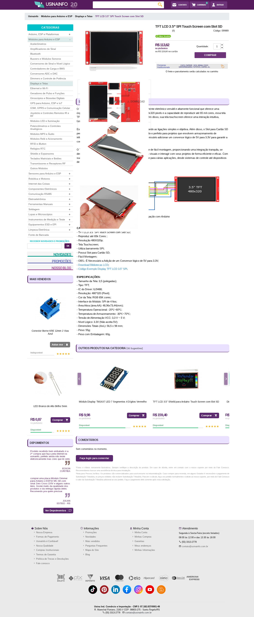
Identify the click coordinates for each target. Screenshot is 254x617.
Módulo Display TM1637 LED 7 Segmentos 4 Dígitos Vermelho (113, 401)
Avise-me (57, 344)
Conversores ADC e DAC (44, 73)
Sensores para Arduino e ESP (49, 173)
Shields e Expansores (42, 153)
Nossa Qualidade (44, 545)
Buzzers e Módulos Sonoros (45, 58)
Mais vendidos (92, 541)
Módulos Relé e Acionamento (46, 138)
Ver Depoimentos (55, 510)
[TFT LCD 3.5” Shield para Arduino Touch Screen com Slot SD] (186, 379)
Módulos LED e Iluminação (45, 121)
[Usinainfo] (55, 4)
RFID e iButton (38, 143)
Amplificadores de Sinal (43, 49)
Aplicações (114, 101)
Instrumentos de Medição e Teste (49, 219)
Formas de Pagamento (47, 536)
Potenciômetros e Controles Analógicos (45, 127)
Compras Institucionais (47, 550)
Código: (217, 30)
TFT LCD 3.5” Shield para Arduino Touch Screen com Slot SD (186, 401)
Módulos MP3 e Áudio (42, 134)
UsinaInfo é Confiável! (46, 541)
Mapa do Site (92, 550)
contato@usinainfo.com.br (195, 546)
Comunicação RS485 (49, 194)
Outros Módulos (39, 168)
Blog (87, 554)
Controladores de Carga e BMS (47, 68)
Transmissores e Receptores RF (48, 163)
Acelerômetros (38, 44)
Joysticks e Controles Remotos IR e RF (49, 115)
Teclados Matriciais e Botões (45, 158)
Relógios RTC (37, 148)
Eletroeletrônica (49, 199)
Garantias (139, 541)
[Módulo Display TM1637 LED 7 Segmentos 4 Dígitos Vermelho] (113, 379)
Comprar (57, 419)
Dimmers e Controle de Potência (48, 78)
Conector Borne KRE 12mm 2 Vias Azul (50, 332)
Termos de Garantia (45, 554)
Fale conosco (42, 563)
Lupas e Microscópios (49, 214)
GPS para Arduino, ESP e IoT (46, 103)
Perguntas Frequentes (96, 545)
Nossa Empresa (43, 532)
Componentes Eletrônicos (49, 189)
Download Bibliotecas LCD (93, 264)
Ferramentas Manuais (49, 204)
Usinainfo (33, 16)
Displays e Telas (39, 83)
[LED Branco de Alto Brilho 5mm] (50, 383)
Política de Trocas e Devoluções (52, 559)
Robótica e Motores (49, 178)
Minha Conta (140, 528)
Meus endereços (142, 545)
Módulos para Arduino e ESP (49, 39)
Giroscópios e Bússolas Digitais (47, 98)
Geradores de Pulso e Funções (47, 93)
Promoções (91, 532)
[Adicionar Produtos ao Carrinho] (222, 44)
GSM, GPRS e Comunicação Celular (50, 108)
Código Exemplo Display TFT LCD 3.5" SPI (102, 268)
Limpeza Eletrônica (49, 229)
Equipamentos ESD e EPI (49, 224)
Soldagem (49, 209)
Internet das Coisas (49, 183)
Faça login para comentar (94, 458)
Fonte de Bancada (39, 234)
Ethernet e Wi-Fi (39, 88)
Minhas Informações (144, 550)
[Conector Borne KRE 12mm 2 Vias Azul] (50, 308)
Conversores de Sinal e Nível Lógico (50, 63)
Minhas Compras (143, 536)
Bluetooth (35, 53)
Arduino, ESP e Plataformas (49, 34)
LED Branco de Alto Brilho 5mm (50, 406)
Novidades (90, 536)
